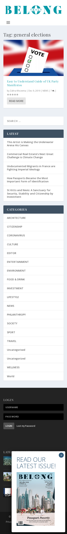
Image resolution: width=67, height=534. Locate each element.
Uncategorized (16, 358)
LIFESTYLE (13, 297)
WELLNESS (13, 367)
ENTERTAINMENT (18, 262)
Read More (16, 101)
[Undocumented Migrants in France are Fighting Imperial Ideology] (7, 492)
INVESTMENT (15, 288)
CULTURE (12, 244)
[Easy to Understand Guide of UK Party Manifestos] (33, 58)
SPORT (11, 332)
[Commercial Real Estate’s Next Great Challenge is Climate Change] (7, 476)
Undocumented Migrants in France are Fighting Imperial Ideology (31, 167)
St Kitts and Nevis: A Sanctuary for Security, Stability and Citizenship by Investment (30, 193)
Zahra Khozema (18, 90)
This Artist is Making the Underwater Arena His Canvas (30, 143)
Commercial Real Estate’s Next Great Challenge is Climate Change (30, 155)
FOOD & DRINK (16, 279)
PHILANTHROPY (16, 314)
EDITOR (11, 253)
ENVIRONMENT (16, 270)
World (10, 376)
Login (9, 425)
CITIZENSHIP (14, 226)
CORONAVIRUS (16, 235)
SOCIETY (12, 323)
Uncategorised (16, 349)
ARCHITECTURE (16, 218)
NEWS (45, 90)
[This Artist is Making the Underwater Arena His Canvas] (7, 460)
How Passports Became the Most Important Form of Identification (28, 179)
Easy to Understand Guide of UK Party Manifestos (33, 83)
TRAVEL (11, 341)
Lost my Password (26, 425)
